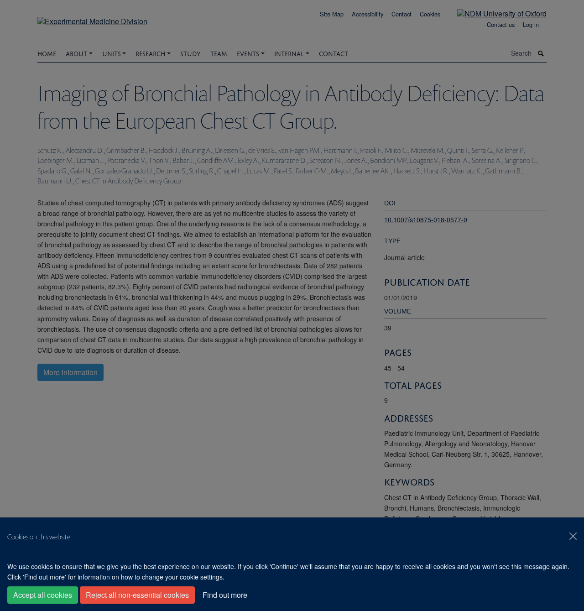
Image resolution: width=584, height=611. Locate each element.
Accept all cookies (42, 595)
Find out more (225, 595)
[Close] (573, 536)
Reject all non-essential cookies (137, 595)
